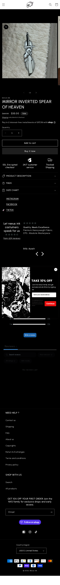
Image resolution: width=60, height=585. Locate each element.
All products (11, 488)
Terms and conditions (16, 458)
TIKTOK (10, 210)
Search (9, 482)
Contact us (11, 420)
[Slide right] (36, 93)
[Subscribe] (51, 512)
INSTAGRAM (12, 198)
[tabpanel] (30, 376)
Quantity (6, 127)
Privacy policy (12, 465)
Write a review (30, 335)
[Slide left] (24, 93)
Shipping (5, 117)
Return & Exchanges (15, 452)
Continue (50, 303)
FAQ (7, 433)
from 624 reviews (11, 238)
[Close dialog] (55, 269)
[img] (12, 235)
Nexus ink (33, 571)
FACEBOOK (11, 204)
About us (10, 439)
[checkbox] (25, 360)
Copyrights (11, 445)
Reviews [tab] (11, 346)
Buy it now (30, 151)
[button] (3, 5)
